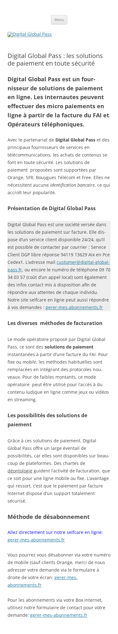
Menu (59, 19)
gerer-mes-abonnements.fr (74, 307)
